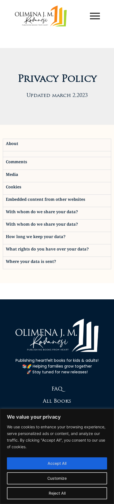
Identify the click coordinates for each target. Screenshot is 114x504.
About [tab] (12, 145)
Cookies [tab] (13, 188)
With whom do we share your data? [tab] (42, 213)
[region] (57, 456)
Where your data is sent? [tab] (31, 262)
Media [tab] (12, 175)
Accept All (57, 463)
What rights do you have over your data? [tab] (47, 250)
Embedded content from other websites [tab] (45, 200)
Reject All (57, 493)
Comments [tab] (16, 163)
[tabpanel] (57, 154)
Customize (57, 478)
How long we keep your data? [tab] (36, 238)
